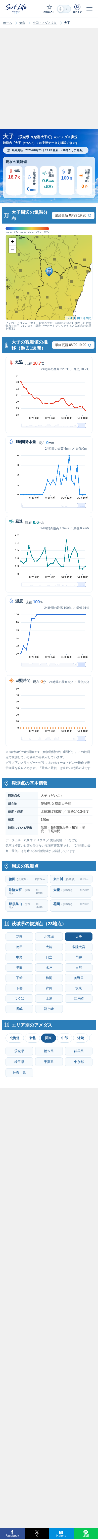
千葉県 (49, 1062)
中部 (64, 1038)
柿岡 (49, 978)
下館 (19, 978)
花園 (19, 936)
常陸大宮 (78, 947)
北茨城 (49, 936)
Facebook (12, 1535)
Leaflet (71, 318)
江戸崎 (79, 998)
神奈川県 (19, 1073)
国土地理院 (84, 318)
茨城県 (19, 1051)
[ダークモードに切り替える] (64, 9)
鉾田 (49, 988)
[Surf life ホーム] (16, 8)
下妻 (19, 988)
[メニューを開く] (89, 8)
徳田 (19, 947)
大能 (49, 947)
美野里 (79, 978)
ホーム (7, 23)
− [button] (12, 249)
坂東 (78, 988)
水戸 (49, 967)
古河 (78, 967)
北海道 (15, 1038)
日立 (49, 957)
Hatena (61, 1535)
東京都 (79, 1062)
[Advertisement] (49, 83)
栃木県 (49, 1051)
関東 (48, 1038)
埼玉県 (19, 1062)
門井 (78, 957)
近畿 (80, 1038)
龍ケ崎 (49, 1009)
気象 (22, 23)
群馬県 (79, 1051)
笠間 (19, 967)
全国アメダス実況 (45, 23)
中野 (19, 957)
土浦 (49, 998)
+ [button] (12, 241)
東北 (32, 1038)
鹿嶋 (19, 1009)
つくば (19, 998)
